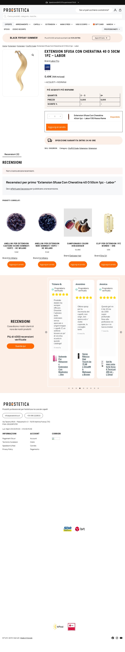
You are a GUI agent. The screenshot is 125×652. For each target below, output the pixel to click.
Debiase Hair (75, 255)
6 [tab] (87, 388)
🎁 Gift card (98, 24)
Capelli (37, 24)
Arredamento (22, 24)
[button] (33, 55)
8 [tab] (94, 388)
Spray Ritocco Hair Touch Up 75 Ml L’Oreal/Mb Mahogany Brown (86, 364)
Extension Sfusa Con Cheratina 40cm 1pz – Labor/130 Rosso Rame (90, 117)
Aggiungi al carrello (57, 127)
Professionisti (111, 29)
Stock (7, 29)
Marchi (110, 24)
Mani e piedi (65, 24)
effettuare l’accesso (20, 188)
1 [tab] (69, 388)
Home (4, 46)
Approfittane (100, 38)
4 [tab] (80, 388)
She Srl (103, 255)
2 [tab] (72, 388)
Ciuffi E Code (31, 46)
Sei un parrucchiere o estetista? (94, 10)
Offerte (8, 24)
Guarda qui (20, 346)
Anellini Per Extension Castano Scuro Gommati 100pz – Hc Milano (16, 245)
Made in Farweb (26, 638)
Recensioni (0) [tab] (12, 154)
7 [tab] (91, 388)
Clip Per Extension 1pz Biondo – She (108, 244)
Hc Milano (12, 258)
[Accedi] (115, 10)
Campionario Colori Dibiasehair (78, 244)
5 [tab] (83, 388)
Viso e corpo (81, 24)
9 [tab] (98, 388)
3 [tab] (76, 388)
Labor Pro (54, 61)
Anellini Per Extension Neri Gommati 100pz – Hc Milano (47, 245)
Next (121, 332)
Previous (46, 332)
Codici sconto (19, 29)
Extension (50, 24)
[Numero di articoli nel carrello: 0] (120, 10)
